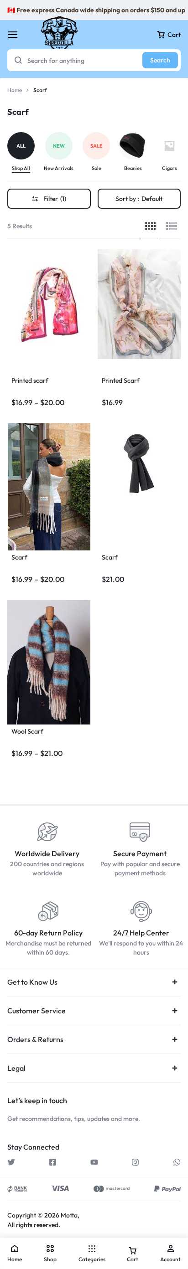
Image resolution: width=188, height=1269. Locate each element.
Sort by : (138, 199)
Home (14, 90)
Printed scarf (29, 380)
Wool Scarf (27, 731)
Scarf (19, 557)
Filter (54, 199)
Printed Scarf (121, 380)
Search (160, 60)
